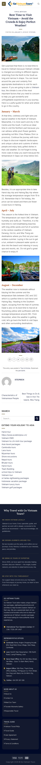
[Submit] (37, 418)
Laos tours (6, 450)
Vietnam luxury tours (11, 484)
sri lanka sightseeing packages (15, 478)
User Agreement (10, 735)
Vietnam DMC (8, 438)
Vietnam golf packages (12, 487)
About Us (8, 694)
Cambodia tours (9, 447)
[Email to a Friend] (23, 360)
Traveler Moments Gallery (14, 706)
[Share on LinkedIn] (31, 360)
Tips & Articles (20, 12)
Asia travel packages (11, 444)
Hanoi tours (7, 466)
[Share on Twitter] (18, 360)
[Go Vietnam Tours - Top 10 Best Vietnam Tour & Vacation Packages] (20, 4)
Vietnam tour (7, 475)
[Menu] (4, 4)
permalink (21, 370)
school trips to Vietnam (12, 472)
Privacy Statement (11, 739)
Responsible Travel (11, 711)
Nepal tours (7, 459)
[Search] (38, 4)
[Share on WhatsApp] (10, 360)
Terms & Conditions (12, 743)
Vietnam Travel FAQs (12, 726)
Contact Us (9, 698)
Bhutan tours (7, 463)
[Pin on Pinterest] (27, 360)
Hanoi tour (6, 432)
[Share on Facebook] (14, 360)
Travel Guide (9, 731)
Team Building (8, 469)
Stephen (32, 32)
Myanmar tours (8, 453)
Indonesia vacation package (14, 481)
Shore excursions (9, 456)
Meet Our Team (10, 702)
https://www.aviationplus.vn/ (14, 435)
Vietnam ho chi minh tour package (17, 441)
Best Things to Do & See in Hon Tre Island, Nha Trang (30, 397)
